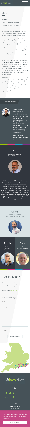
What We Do (15, 409)
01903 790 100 (15, 290)
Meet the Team (15, 406)
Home (15, 403)
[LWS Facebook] (12, 388)
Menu (25, 3)
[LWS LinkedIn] (15, 388)
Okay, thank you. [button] (15, 422)
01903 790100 (10, 395)
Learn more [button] (6, 418)
